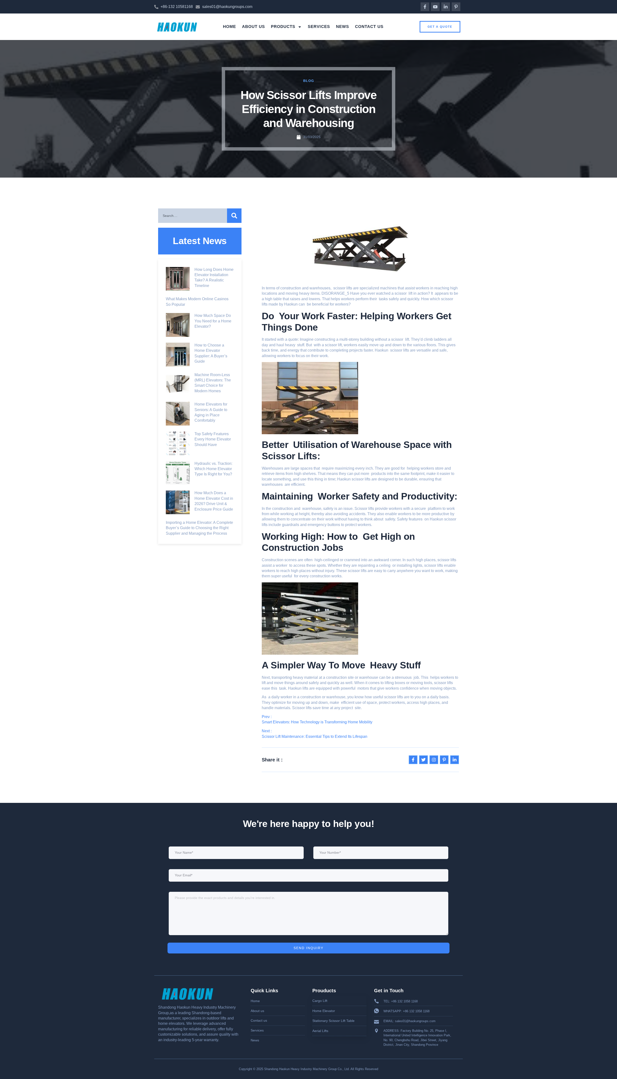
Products (283, 26)
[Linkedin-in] (445, 6)
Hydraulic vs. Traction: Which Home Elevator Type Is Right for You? (213, 468)
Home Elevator (323, 1011)
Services (319, 26)
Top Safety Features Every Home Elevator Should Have (212, 439)
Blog (308, 81)
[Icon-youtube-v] (435, 6)
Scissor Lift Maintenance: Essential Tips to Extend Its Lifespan (314, 736)
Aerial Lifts (320, 1031)
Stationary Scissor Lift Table (333, 1021)
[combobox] (192, 215)
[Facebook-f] (425, 6)
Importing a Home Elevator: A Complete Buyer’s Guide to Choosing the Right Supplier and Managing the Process (199, 527)
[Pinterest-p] (456, 6)
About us (253, 26)
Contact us (369, 26)
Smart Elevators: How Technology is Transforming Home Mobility (317, 722)
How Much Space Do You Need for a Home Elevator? (212, 320)
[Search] (234, 215)
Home (229, 26)
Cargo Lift (319, 1001)
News (342, 26)
